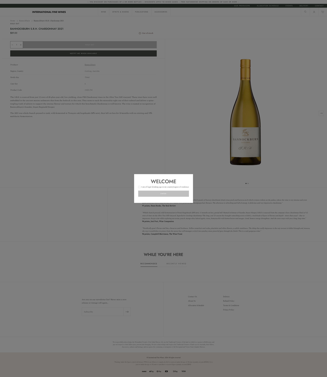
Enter (163, 194)
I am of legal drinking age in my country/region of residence (165, 187)
